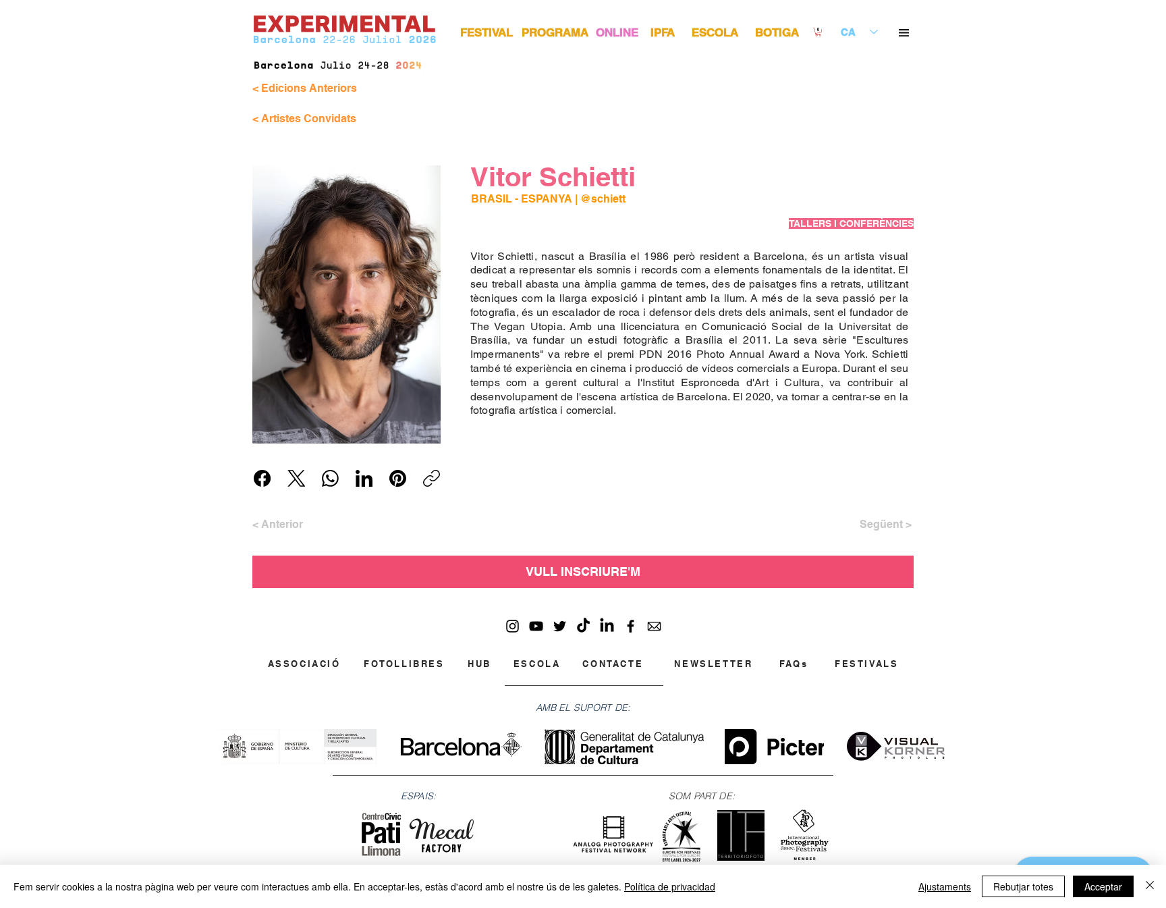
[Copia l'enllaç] (431, 478)
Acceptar (1103, 886)
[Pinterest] (397, 478)
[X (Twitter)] (296, 478)
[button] (904, 33)
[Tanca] (1150, 886)
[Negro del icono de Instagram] (512, 626)
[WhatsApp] (330, 478)
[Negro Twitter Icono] (559, 626)
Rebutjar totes (1023, 886)
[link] (818, 32)
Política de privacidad (669, 886)
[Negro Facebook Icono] (630, 626)
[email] (654, 626)
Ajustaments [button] (944, 886)
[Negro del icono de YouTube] (536, 626)
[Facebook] (262, 478)
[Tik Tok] (583, 626)
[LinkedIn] (364, 478)
